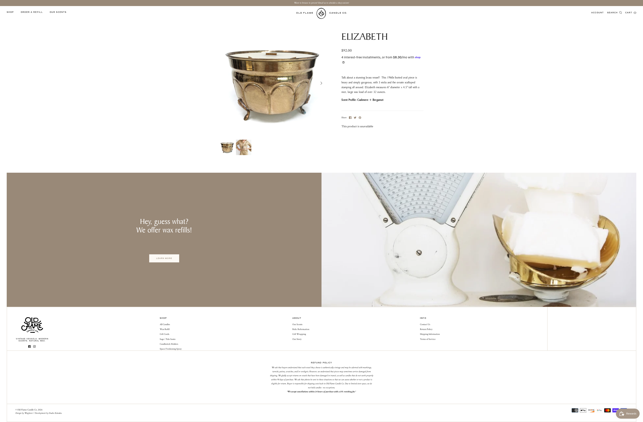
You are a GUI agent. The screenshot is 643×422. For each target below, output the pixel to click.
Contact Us (425, 324)
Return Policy (426, 329)
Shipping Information (430, 334)
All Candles (165, 324)
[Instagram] (34, 346)
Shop (10, 12)
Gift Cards (164, 334)
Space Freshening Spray (171, 348)
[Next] (321, 83)
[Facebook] (29, 346)
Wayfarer (28, 413)
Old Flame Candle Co (27, 409)
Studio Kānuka (55, 413)
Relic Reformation (300, 329)
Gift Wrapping (299, 334)
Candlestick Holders (169, 344)
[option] (272, 83)
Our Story (296, 339)
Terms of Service (428, 339)
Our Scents (58, 12)
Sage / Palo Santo (167, 339)
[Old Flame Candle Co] (321, 13)
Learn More (164, 258)
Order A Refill (32, 12)
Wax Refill (164, 329)
